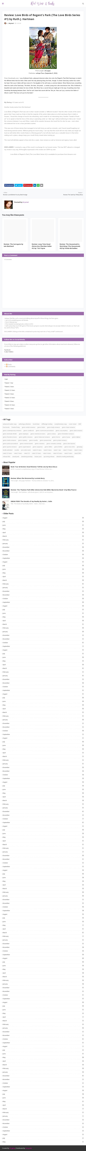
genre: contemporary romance (12, 430)
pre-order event (26, 450)
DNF (6, 379)
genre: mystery (22, 440)
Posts (9, 364)
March (43, 536)
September (43, 558)
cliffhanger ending (47, 424)
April (43, 532)
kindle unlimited (7, 450)
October (43, 554)
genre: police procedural (10, 443)
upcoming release (49, 456)
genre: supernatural (25, 447)
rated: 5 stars (9, 409)
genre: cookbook (28, 430)
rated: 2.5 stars (10, 390)
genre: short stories (69, 443)
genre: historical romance (42, 437)
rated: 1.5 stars (67, 450)
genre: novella (33, 440)
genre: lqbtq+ (76, 437)
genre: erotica (51, 434)
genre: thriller (58, 447)
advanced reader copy (9, 424)
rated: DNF (77, 453)
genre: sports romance (10, 447)
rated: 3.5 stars (10, 398)
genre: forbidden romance (66, 434)
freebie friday (16, 427)
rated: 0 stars (47, 450)
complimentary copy (60, 424)
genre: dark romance (76, 430)
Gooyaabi (28, 1148)
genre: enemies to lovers (38, 434)
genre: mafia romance (9, 440)
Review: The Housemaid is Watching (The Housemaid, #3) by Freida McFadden (70, 246)
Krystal (11, 23)
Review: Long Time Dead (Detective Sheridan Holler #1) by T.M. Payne (42, 246)
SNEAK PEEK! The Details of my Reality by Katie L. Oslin (31, 501)
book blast (36, 424)
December (43, 547)
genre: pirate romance (60, 440)
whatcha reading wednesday (65, 456)
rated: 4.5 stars (10, 405)
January (43, 543)
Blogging (12, 1148)
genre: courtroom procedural (44, 430)
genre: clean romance (68, 427)
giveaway (79, 447)
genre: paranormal (45, 440)
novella (17, 450)
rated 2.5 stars (37, 450)
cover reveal (72, 424)
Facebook (7, 350)
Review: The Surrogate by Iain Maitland (13, 245)
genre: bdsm (41, 427)
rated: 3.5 (27, 453)
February (43, 540)
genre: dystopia (23, 434)
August (43, 518)
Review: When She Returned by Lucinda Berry (28, 478)
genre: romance (39, 443)
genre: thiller (48, 447)
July (43, 521)
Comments (11, 366)
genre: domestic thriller (10, 434)
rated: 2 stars (9, 387)
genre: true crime (69, 447)
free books (6, 427)
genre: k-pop (66, 437)
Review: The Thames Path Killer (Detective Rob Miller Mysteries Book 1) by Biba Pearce (43, 490)
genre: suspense (37, 447)
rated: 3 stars (9, 394)
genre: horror (56, 437)
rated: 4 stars (9, 401)
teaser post (38, 456)
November (43, 551)
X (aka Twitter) (8, 352)
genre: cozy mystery (62, 430)
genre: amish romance (28, 427)
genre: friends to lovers (10, 437)
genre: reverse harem (26, 443)
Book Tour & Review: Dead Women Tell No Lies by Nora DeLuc (34, 467)
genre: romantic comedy (54, 443)
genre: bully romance (53, 427)
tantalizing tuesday (26, 456)
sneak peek (15, 456)
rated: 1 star (9, 383)
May (43, 529)
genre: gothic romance (25, 437)
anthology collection (25, 424)
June (43, 525)
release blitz (6, 456)
